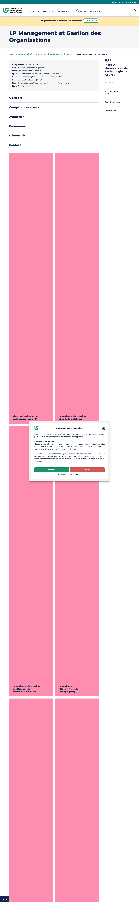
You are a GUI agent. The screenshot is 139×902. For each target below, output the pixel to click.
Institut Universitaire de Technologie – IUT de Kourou (51, 54)
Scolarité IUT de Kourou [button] (112, 92)
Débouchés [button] (17, 135)
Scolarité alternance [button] (114, 102)
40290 (27, 86)
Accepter (51, 470)
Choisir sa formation (23, 54)
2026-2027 (91, 20)
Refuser (87, 470)
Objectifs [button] (15, 97)
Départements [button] (111, 110)
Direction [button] (109, 83)
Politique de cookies (68, 474)
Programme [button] (18, 126)
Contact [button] (15, 145)
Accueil (11, 54)
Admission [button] (17, 116)
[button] (104, 429)
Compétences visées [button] (24, 107)
